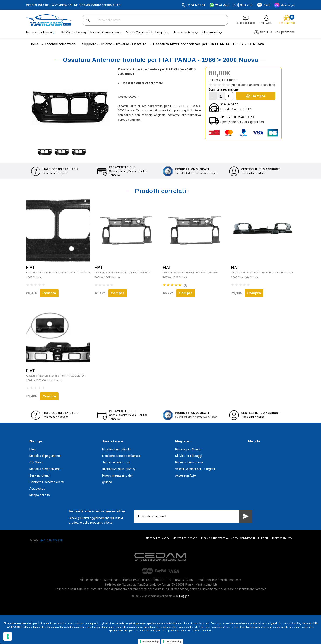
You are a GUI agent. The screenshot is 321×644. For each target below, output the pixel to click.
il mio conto (266, 23)
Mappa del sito (39, 495)
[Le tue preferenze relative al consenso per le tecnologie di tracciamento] (7, 636)
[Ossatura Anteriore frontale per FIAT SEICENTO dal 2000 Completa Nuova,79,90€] (263, 230)
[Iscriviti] (245, 516)
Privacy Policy (150, 641)
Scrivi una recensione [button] (224, 89)
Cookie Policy (173, 641)
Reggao (184, 596)
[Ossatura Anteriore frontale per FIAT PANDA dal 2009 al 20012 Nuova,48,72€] (127, 230)
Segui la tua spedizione (277, 32)
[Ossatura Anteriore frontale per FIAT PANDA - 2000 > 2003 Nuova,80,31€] (58, 230)
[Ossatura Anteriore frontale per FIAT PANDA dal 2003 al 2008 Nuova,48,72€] (195, 230)
